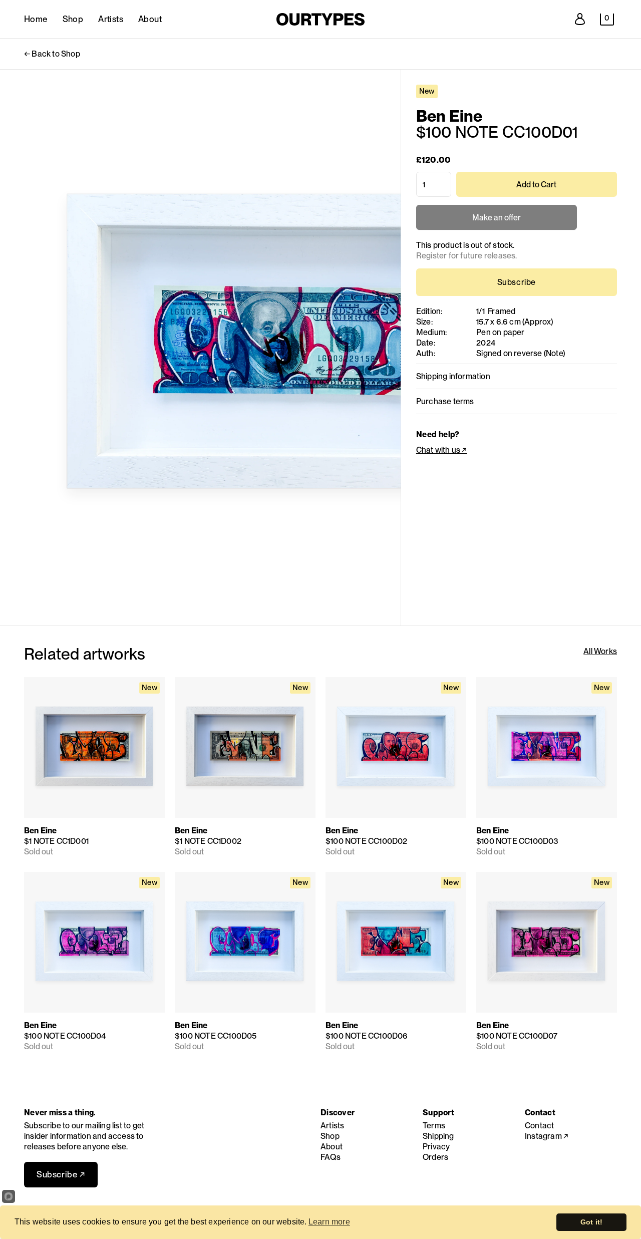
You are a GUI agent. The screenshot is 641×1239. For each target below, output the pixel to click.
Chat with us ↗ (441, 450)
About (150, 19)
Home (36, 19)
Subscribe (516, 282)
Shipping (438, 1136)
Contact (539, 1125)
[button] (607, 20)
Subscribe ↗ (61, 1174)
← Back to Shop (52, 54)
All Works (600, 651)
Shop (73, 19)
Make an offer (496, 221)
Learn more (329, 1221)
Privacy (436, 1146)
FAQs (330, 1157)
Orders (435, 1157)
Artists (110, 19)
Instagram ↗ (546, 1136)
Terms (434, 1125)
